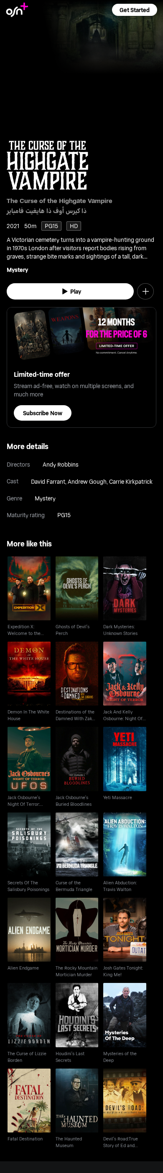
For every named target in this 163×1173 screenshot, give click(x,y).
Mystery (17, 270)
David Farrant (48, 481)
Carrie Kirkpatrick (131, 481)
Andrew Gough (87, 481)
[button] (134, 10)
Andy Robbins (61, 464)
